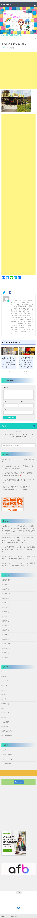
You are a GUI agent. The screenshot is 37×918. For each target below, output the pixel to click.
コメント (6, 388)
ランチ (5, 690)
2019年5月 (6, 616)
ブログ (5, 685)
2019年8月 (6, 603)
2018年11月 (6, 644)
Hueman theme (28, 903)
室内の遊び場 (7, 735)
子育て (5, 681)
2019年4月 (6, 621)
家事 (4, 676)
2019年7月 (6, 607)
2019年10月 (6, 594)
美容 (4, 699)
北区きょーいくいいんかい (24, 549)
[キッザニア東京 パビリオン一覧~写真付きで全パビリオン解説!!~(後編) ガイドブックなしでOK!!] (27, 351)
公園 (4, 717)
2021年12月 (6, 580)
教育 (4, 695)
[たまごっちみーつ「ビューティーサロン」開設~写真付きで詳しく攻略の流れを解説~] (9, 351)
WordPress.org (7, 764)
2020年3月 (6, 584)
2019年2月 (6, 630)
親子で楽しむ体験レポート (7, 4)
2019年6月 (6, 612)
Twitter (5, 672)
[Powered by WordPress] (12, 903)
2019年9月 (6, 598)
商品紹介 (6, 722)
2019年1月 (6, 635)
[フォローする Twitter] (34, 426)
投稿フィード (7, 754)
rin (4, 48)
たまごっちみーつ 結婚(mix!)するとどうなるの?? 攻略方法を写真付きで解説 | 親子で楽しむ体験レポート (18, 530)
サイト (5, 409)
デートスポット (8, 713)
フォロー (19, 782)
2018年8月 (6, 657)
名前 (5, 401)
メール (21, 401)
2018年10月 (6, 648)
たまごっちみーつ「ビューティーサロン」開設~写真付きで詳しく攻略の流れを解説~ (9, 362)
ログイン (6, 750)
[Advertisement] (18, 70)
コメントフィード (9, 759)
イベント (6, 708)
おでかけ (6, 704)
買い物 (5, 726)
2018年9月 (6, 653)
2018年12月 (6, 639)
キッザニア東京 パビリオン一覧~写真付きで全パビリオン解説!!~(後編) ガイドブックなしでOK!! (26, 362)
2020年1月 (6, 589)
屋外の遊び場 (7, 731)
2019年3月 (6, 625)
